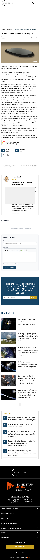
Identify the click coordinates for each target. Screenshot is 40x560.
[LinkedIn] (23, 552)
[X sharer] (31, 38)
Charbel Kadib (4, 37)
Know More (15, 213)
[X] (20, 552)
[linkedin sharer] (36, 38)
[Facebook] (17, 552)
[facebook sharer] (27, 38)
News (7, 151)
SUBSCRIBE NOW (20, 547)
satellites (22, 151)
